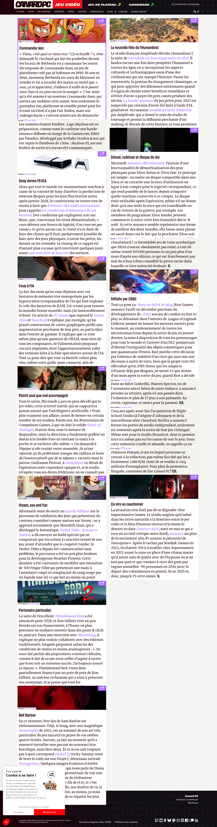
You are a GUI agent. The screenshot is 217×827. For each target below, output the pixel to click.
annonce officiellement (146, 163)
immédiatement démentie (170, 110)
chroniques (96, 11)
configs (123, 11)
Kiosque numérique (187, 799)
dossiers (59, 11)
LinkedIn (141, 384)
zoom (110, 11)
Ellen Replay (115, 380)
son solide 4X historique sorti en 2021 (158, 58)
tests (31, 11)
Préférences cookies (126, 822)
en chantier (44, 11)
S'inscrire (194, 4)
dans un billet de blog (155, 305)
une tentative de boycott (49, 253)
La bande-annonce (138, 101)
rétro (71, 11)
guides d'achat (139, 11)
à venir (20, 11)
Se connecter (179, 4)
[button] (6, 822)
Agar (20, 41)
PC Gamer (61, 315)
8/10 (141, 462)
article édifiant (77, 511)
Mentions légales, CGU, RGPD (95, 822)
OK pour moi (49, 812)
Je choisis (18, 812)
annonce (177, 534)
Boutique (193, 802)
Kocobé (113, 41)
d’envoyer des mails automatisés (73, 206)
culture (82, 11)
